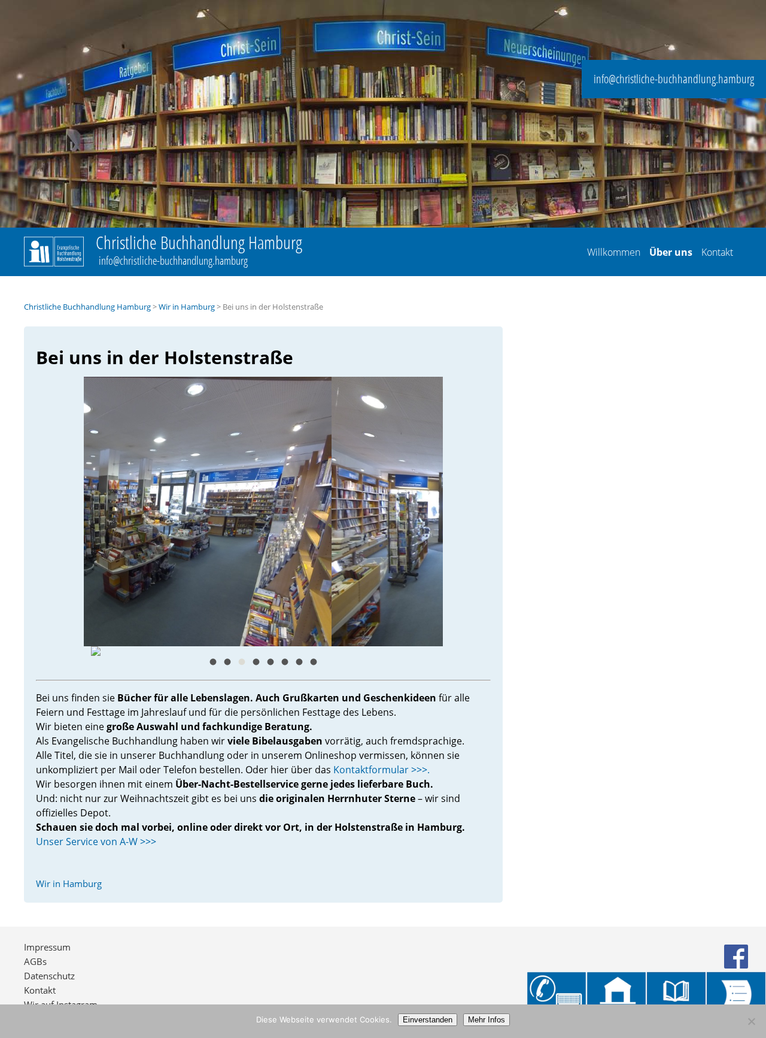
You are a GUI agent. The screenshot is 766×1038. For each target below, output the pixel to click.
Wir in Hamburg (187, 307)
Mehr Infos (486, 1019)
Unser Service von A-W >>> (96, 841)
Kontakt (717, 252)
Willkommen (613, 252)
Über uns (670, 252)
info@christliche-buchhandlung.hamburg (674, 79)
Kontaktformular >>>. (380, 769)
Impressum (47, 947)
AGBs (35, 961)
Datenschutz (49, 976)
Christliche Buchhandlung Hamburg (87, 307)
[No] (751, 1021)
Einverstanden (427, 1019)
